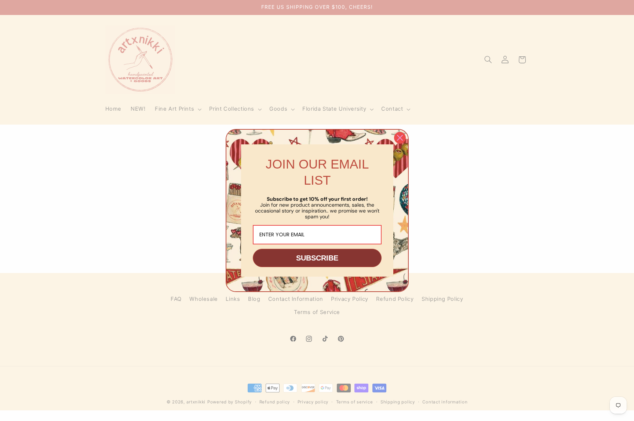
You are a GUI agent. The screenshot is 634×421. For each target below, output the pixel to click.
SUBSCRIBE (317, 258)
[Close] (400, 138)
